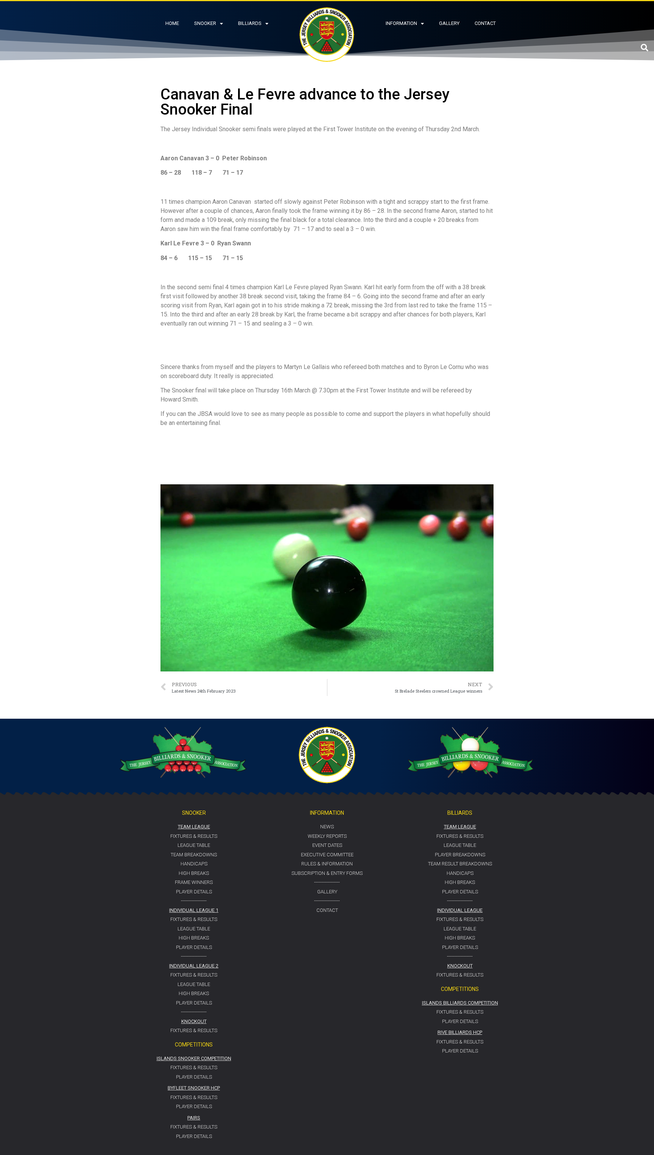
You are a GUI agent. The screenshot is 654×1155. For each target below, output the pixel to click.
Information (401, 23)
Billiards (250, 23)
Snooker (205, 23)
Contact (485, 23)
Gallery (449, 23)
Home (172, 23)
